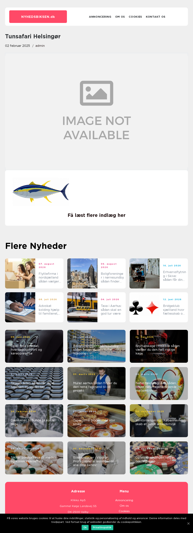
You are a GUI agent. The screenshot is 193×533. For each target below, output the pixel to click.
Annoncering (100, 16)
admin (40, 46)
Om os (120, 16)
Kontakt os (155, 16)
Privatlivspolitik (102, 527)
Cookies (135, 16)
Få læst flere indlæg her (97, 215)
